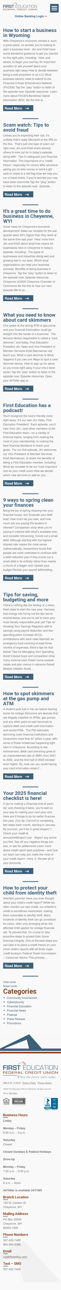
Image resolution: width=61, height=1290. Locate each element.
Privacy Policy (29, 1082)
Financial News (16, 1010)
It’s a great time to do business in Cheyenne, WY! (28, 216)
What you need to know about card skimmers (29, 317)
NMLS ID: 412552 (12, 1082)
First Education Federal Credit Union (20, 6)
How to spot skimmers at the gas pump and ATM (28, 698)
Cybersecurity (15, 1002)
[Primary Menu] (54, 8)
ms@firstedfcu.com (15, 1257)
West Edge (13, 1093)
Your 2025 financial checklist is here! (25, 795)
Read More (13, 108)
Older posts (9, 982)
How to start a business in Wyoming (30, 32)
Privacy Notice (45, 1082)
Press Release (16, 1019)
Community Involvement (22, 998)
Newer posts (10, 986)
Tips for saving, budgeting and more (25, 597)
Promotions (14, 1023)
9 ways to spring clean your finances (28, 502)
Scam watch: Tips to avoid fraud (26, 127)
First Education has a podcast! (27, 407)
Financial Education (19, 1006)
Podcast (12, 1015)
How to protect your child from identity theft (30, 890)
